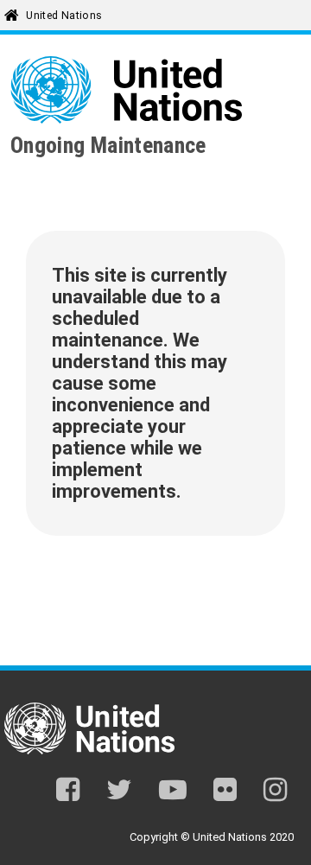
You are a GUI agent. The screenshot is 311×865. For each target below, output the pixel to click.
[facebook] (67, 792)
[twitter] (119, 792)
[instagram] (275, 792)
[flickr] (225, 792)
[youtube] (173, 792)
